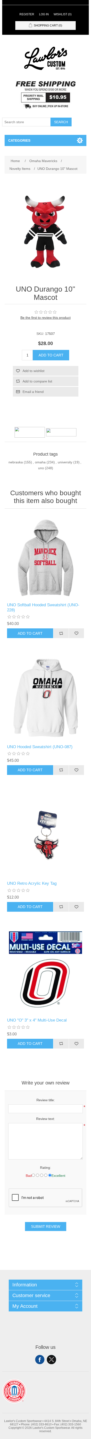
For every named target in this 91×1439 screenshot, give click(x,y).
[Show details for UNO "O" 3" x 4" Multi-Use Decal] (46, 972)
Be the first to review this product (45, 318)
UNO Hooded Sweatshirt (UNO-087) (40, 747)
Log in (44, 14)
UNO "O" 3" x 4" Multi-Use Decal (37, 1020)
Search (61, 122)
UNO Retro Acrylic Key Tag (32, 883)
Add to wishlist (33, 371)
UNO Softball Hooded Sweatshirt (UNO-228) (43, 607)
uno (41, 468)
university (65, 462)
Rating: (45, 1168)
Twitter (51, 1359)
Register (26, 14)
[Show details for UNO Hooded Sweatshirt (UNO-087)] (46, 699)
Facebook (39, 1359)
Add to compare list (37, 381)
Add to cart (51, 355)
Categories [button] (19, 140)
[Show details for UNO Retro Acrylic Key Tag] (46, 835)
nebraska (15, 462)
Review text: (45, 1119)
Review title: (45, 1100)
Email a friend (33, 392)
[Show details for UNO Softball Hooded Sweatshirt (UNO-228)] (46, 557)
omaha (40, 462)
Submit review (45, 1226)
